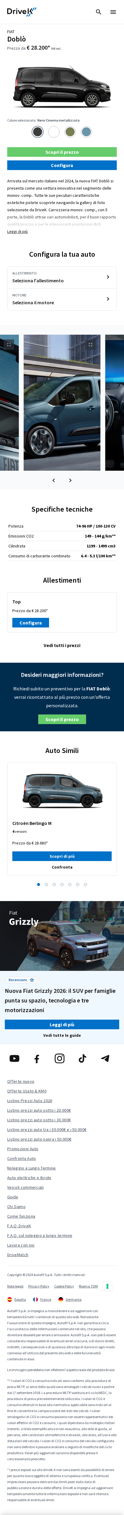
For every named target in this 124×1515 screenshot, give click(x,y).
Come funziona (21, 1216)
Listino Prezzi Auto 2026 (29, 1100)
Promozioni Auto (23, 1148)
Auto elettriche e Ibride (29, 1177)
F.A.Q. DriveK (19, 1225)
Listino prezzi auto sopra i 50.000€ (39, 1139)
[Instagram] (61, 1058)
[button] (54, 480)
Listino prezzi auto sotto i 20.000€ (39, 1110)
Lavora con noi (20, 1245)
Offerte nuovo (20, 1081)
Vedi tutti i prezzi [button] (62, 645)
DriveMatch (17, 1254)
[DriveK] (22, 12)
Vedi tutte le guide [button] (62, 1035)
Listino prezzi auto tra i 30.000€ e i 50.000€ (46, 1129)
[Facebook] (39, 1058)
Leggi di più (17, 231)
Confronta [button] (62, 867)
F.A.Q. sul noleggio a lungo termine (39, 1235)
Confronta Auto (21, 1158)
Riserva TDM (88, 1286)
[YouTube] (16, 1058)
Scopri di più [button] (62, 856)
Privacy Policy (38, 1286)
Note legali (15, 1286)
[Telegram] (107, 1058)
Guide (12, 1197)
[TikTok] (84, 1058)
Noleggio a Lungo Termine (31, 1168)
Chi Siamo (16, 1206)
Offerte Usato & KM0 (26, 1091)
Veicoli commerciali (25, 1187)
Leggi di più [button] (62, 1024)
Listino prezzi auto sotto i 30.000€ (39, 1120)
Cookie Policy (64, 1286)
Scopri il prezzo (62, 152)
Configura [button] (62, 165)
